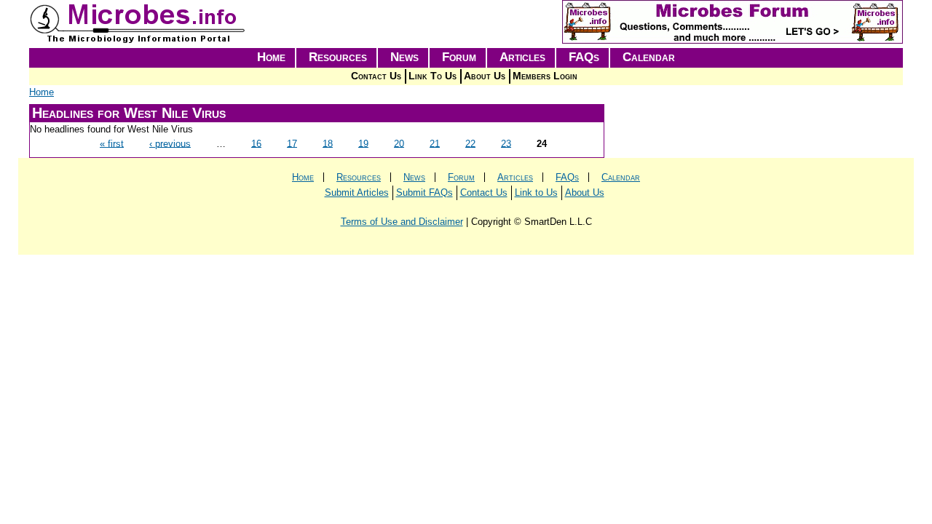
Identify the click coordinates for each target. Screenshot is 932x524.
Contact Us (376, 76)
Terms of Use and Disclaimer (402, 221)
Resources (338, 57)
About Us (484, 76)
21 (435, 143)
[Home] (138, 40)
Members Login (545, 76)
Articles (522, 57)
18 (328, 143)
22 (470, 143)
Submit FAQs (424, 192)
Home (271, 57)
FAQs (584, 57)
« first (112, 143)
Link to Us (536, 192)
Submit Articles (357, 192)
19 (363, 143)
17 (292, 143)
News (404, 57)
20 (399, 143)
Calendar (649, 57)
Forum (459, 57)
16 (256, 143)
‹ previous (170, 143)
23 (506, 143)
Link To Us (432, 76)
